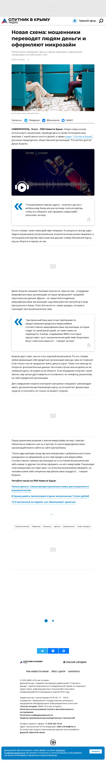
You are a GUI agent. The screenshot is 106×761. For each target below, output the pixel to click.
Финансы (47, 526)
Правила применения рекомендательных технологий (47, 718)
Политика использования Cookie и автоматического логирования (47, 711)
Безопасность (69, 526)
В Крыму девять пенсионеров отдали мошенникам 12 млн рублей (50, 496)
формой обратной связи (32, 732)
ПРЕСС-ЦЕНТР (58, 671)
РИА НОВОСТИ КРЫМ (37, 671)
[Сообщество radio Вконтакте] (53, 651)
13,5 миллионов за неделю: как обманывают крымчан (44, 502)
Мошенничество (22, 526)
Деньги (57, 526)
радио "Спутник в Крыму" (79, 136)
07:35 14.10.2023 (18, 60)
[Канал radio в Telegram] (42, 651)
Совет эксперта (84, 526)
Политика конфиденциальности (36, 715)
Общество (36, 526)
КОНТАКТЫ (74, 671)
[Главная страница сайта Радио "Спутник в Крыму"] (26, 21)
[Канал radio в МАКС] (64, 651)
